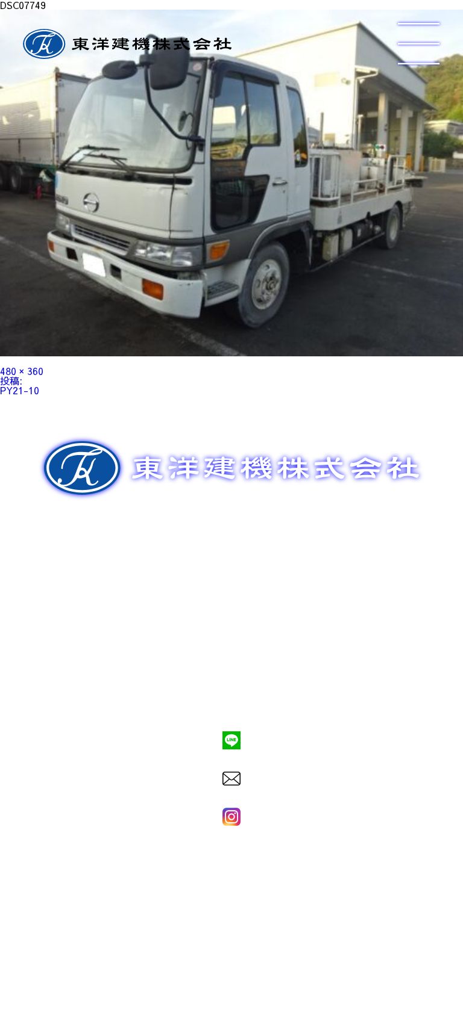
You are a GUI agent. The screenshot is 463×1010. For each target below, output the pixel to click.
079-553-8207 (231, 699)
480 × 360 (21, 370)
